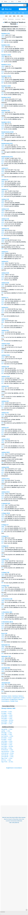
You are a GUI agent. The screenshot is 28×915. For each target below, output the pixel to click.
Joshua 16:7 (5, 427)
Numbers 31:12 (6, 64)
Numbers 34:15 (6, 97)
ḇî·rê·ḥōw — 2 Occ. (7, 717)
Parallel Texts (14, 701)
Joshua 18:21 (5, 452)
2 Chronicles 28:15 (7, 622)
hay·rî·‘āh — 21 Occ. (7, 761)
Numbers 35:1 (5, 110)
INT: (2, 42)
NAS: (2, 37)
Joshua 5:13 (5, 238)
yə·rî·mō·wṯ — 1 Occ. (7, 756)
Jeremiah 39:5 (5, 668)
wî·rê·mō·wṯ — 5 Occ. (7, 753)
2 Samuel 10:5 (5, 503)
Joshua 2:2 (4, 179)
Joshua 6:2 (4, 261)
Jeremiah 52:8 (5, 683)
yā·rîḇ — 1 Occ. (5, 731)
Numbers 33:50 (6, 86)
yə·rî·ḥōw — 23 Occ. (7, 722)
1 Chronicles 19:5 (6, 612)
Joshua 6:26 (5, 283)
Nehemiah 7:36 (6, 656)
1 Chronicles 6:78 (6, 599)
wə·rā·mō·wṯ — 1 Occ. (7, 751)
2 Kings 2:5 (4, 546)
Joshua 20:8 (5, 467)
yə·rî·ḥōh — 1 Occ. (6, 723)
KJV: (2, 40)
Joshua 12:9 (5, 366)
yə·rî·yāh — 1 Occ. (6, 734)
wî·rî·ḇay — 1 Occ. (6, 732)
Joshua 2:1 (4, 168)
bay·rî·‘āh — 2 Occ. (7, 758)
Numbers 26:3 (5, 45)
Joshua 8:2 (4, 307)
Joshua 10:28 (5, 343)
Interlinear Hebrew (17, 696)
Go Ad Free (3, 911)
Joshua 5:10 (5, 228)
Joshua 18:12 (5, 439)
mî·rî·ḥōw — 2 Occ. (7, 715)
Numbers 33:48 (6, 76)
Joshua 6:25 (5, 273)
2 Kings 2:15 (5, 559)
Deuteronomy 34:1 (7, 143)
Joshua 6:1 (4, 251)
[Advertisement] (14, 796)
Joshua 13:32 (5, 376)
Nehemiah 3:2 (5, 645)
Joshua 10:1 (5, 330)
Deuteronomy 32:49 (7, 132)
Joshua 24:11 (5, 478)
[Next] (26, 409)
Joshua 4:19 (5, 219)
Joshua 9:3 (4, 319)
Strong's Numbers (6, 697)
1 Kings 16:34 (5, 513)
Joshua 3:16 (5, 199)
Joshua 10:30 (5, 355)
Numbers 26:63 (6, 55)
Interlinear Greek (6, 696)
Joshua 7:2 (4, 297)
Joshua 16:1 (5, 386)
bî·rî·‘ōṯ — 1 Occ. (6, 760)
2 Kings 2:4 (4, 525)
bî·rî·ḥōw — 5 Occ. (6, 711)
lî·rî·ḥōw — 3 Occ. (6, 713)
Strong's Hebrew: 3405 (8, 708)
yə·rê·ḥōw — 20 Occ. (7, 720)
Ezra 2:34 (4, 633)
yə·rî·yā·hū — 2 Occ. (7, 736)
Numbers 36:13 (6, 122)
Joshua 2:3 (4, 189)
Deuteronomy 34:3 (7, 156)
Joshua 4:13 (5, 209)
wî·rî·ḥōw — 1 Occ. (6, 718)
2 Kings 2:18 (5, 572)
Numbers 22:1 (5, 33)
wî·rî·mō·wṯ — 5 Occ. (7, 755)
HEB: (2, 35)
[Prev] (2, 409)
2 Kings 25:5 (5, 585)
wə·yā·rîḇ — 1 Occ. (7, 729)
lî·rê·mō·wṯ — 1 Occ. (7, 749)
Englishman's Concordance (14, 768)
